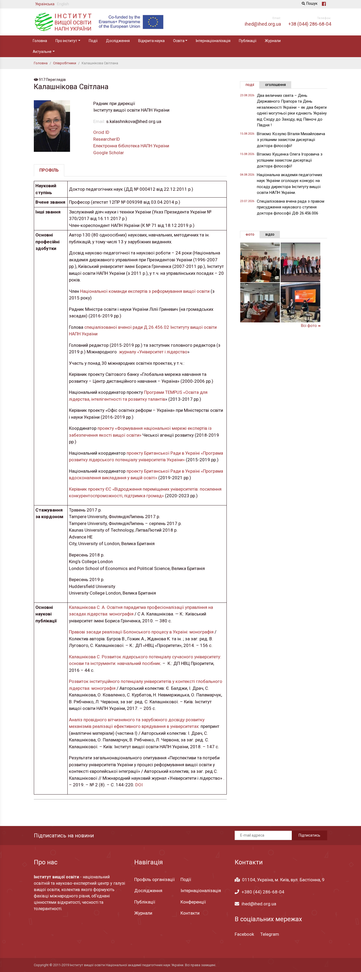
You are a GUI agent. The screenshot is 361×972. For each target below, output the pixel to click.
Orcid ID (101, 132)
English (63, 4)
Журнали (273, 41)
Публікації (247, 41)
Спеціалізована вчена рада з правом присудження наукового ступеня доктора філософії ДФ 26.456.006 (290, 207)
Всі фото (311, 325)
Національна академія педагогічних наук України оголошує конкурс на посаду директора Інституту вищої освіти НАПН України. (289, 183)
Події (93, 41)
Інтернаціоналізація (213, 41)
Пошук (311, 3)
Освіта (178, 41)
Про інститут (66, 41)
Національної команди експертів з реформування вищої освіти (145, 291)
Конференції (193, 902)
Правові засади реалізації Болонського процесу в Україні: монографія (141, 632)
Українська (44, 4)
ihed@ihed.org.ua (259, 903)
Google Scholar (108, 152)
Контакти (190, 913)
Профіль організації (154, 879)
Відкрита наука (151, 41)
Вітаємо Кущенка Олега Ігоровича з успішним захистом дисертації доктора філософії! (289, 160)
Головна (40, 41)
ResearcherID (106, 139)
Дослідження (118, 41)
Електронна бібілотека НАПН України (131, 145)
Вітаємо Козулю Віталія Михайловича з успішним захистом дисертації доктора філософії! (291, 139)
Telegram (269, 934)
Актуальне (42, 51)
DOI (139, 784)
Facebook (244, 934)
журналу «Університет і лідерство (152, 351)
